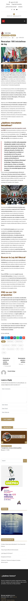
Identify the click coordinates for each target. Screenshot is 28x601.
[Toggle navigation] (3, 21)
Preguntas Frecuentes (17, 4)
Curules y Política (6, 446)
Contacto (20, 6)
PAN (3, 349)
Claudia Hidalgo (7, 33)
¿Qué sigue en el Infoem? (7, 553)
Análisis (13, 35)
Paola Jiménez (10, 349)
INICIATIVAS (10, 341)
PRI (22, 349)
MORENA (14, 345)
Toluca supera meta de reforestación (9, 549)
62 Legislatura (5, 35)
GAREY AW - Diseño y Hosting (7, 600)
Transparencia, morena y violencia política (11, 448)
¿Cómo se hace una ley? (11, 6)
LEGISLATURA (19, 341)
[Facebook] (11, 9)
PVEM (4, 352)
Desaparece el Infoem (6, 556)
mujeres (20, 345)
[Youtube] (16, 9)
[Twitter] (14, 9)
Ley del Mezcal (6, 345)
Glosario (8, 4)
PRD (18, 349)
